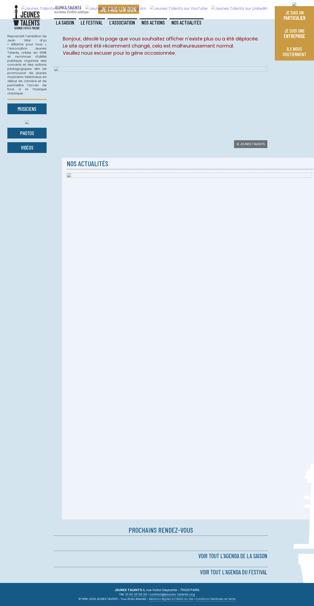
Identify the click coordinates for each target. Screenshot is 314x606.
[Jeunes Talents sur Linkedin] (237, 8)
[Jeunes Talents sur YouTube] (177, 8)
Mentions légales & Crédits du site (171, 599)
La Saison (65, 22)
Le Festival (92, 22)
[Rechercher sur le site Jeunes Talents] (294, 3)
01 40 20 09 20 (136, 594)
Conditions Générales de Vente (216, 599)
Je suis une (294, 33)
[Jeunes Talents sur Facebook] (49, 8)
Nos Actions (153, 22)
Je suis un (294, 15)
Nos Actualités (186, 22)
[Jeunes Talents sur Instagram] (113, 8)
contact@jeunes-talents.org (172, 594)
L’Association (122, 22)
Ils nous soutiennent (294, 51)
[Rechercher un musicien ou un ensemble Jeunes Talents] (27, 121)
